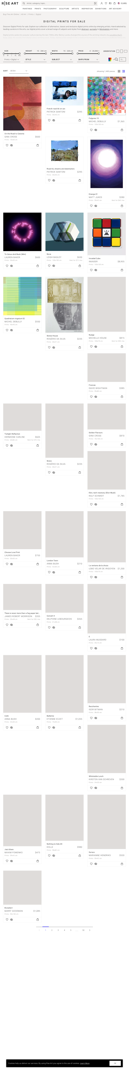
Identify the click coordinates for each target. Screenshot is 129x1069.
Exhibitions (100, 9)
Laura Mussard (97, 640)
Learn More (85, 1063)
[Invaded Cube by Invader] (107, 234)
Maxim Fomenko (14, 852)
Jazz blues (9, 849)
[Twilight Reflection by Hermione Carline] (22, 417)
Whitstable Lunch (96, 776)
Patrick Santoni (56, 112)
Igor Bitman (96, 709)
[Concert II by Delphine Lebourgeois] (64, 598)
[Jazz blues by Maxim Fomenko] (22, 820)
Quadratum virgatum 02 (15, 318)
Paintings (27, 9)
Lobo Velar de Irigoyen (102, 568)
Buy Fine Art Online (11, 14)
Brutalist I (9, 908)
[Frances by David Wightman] (107, 367)
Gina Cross (11, 137)
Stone (49, 461)
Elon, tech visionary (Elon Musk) (102, 493)
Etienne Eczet (55, 719)
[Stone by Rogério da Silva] (64, 431)
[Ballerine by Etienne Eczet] (64, 684)
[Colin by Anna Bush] (22, 684)
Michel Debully (97, 121)
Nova (49, 254)
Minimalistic (105, 29)
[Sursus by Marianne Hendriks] (107, 822)
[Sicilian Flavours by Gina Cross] (107, 417)
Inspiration (87, 9)
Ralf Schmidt (96, 496)
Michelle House (98, 338)
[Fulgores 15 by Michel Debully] (107, 96)
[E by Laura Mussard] (107, 608)
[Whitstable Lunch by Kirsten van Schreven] (107, 749)
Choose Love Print (12, 552)
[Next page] (90, 930)
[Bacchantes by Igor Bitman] (107, 679)
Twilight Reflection (12, 434)
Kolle (50, 847)
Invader (93, 261)
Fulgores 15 (94, 118)
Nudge (91, 335)
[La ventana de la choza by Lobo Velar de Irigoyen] (107, 536)
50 (83, 930)
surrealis (93, 29)
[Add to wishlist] (7, 145)
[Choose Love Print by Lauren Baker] (22, 530)
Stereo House (52, 336)
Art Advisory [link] (115, 9)
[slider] (3, 53)
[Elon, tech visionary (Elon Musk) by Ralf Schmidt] (107, 470)
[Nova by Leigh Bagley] (64, 232)
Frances (92, 385)
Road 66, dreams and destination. (61, 169)
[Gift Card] (110, 3)
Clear (123, 59)
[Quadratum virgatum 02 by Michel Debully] (22, 296)
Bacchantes (94, 706)
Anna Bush (53, 563)
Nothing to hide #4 (54, 844)
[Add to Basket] (37, 145)
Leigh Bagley (54, 257)
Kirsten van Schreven (101, 779)
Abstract (85, 29)
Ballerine (50, 716)
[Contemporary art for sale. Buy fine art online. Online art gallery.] (10, 3)
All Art (23, 14)
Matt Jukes (95, 197)
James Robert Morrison (18, 616)
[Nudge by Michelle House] (107, 304)
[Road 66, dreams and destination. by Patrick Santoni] (64, 151)
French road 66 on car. (56, 109)
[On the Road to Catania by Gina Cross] (22, 103)
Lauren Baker (12, 257)
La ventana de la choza (98, 565)
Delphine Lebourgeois (59, 619)
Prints (38, 9)
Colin (7, 716)
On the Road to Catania (14, 134)
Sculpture (64, 9)
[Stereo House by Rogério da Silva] (64, 305)
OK (115, 1063)
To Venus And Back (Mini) (15, 254)
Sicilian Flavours (96, 433)
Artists (75, 9)
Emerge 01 (93, 194)
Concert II (51, 616)
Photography (50, 9)
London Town (52, 561)
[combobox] (17, 70)
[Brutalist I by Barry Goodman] (22, 888)
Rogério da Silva (56, 339)
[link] (95, 3)
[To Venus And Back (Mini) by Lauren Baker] (22, 232)
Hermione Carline (15, 437)
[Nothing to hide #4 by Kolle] (64, 818)
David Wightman (98, 388)
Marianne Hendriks (100, 855)
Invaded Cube (94, 258)
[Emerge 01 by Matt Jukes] (107, 164)
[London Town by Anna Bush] (64, 534)
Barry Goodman (14, 911)
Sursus (92, 852)
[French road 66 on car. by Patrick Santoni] (64, 91)
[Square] (119, 71)
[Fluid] (123, 71)
